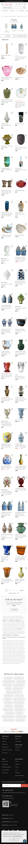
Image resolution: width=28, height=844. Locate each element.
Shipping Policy (5, 747)
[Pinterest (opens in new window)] (13, 830)
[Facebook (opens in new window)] (8, 830)
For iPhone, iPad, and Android (8, 798)
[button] (3, 4)
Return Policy (5, 744)
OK (14, 839)
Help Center (4, 738)
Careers (16, 767)
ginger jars (12, 620)
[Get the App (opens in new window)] (5, 803)
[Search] (24, 7)
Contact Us (4, 741)
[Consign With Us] (19, 4)
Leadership (17, 764)
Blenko (4, 635)
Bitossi (19, 628)
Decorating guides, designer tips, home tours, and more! (13, 792)
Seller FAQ (17, 749)
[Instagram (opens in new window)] (4, 830)
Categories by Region (6, 767)
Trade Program (18, 741)
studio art (18, 620)
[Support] (25, 841)
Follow (14, 609)
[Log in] (13, 4)
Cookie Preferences (17, 836)
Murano (4, 620)
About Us (17, 761)
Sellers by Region (5, 769)
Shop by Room (5, 772)
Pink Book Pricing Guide (7, 749)
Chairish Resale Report (19, 775)
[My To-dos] (16, 4)
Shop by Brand (5, 764)
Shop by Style (5, 761)
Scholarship (17, 772)
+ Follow (7, 36)
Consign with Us (18, 747)
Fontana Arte (8, 635)
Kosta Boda (16, 635)
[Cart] (25, 4)
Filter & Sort (22, 36)
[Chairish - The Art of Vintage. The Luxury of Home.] (8, 4)
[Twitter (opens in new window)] (18, 830)
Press (16, 769)
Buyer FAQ (17, 738)
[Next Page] (17, 590)
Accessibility (5, 752)
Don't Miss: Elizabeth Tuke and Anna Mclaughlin (14, 1)
